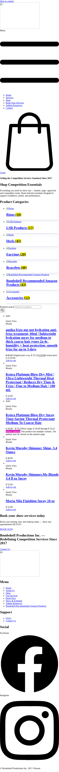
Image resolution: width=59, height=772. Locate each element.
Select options (13, 431)
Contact (9, 108)
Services (9, 97)
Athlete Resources (14, 105)
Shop (8, 100)
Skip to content (7, 1)
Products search (7, 307)
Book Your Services (15, 103)
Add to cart (11, 360)
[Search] (2, 310)
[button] (29, 60)
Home (8, 95)
